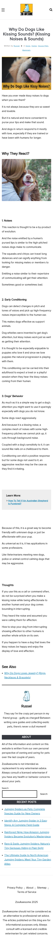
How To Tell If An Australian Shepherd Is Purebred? (28, 502)
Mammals (26, 50)
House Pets (43, 46)
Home (34, 46)
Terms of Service (26, 892)
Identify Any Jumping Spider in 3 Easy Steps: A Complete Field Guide (25, 823)
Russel (17, 46)
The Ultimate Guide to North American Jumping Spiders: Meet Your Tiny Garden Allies (27, 860)
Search (5, 788)
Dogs (28, 46)
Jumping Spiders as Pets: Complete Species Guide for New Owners (24, 811)
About (29, 887)
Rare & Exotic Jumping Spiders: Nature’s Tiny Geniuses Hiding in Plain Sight (27, 846)
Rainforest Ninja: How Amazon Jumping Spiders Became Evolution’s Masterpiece (27, 834)
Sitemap (41, 887)
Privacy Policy (15, 887)
